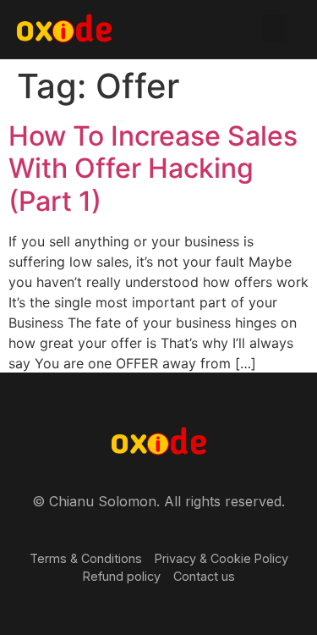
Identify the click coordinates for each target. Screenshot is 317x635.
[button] (275, 29)
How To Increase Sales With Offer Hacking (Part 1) (153, 168)
